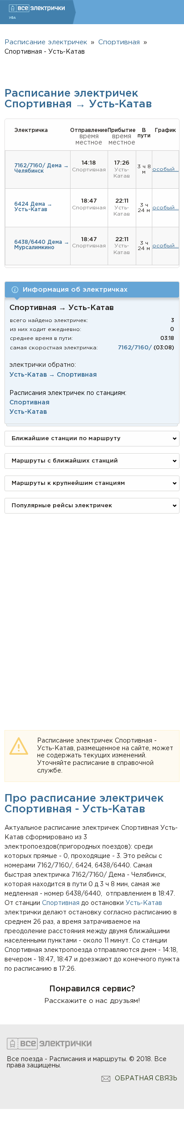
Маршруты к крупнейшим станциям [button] (68, 483)
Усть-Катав (143, 903)
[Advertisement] (92, 612)
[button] (92, 289)
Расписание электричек (45, 42)
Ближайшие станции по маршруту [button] (66, 438)
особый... (165, 169)
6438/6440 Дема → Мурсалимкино (41, 245)
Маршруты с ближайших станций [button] (65, 461)
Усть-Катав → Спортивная (53, 375)
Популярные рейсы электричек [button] (62, 505)
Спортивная (60, 903)
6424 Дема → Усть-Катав (33, 207)
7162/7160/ (135, 347)
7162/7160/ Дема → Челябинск (41, 168)
